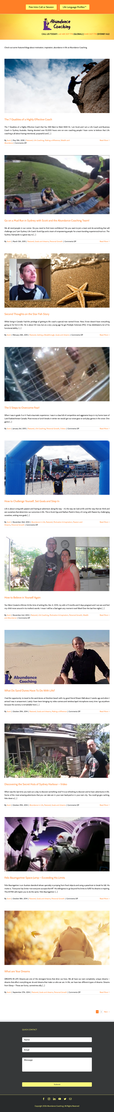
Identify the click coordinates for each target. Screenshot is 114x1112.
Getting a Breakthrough (46, 335)
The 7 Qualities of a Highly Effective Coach (28, 119)
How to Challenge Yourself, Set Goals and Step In (31, 501)
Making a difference (52, 140)
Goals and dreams (42, 241)
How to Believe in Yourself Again (22, 597)
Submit (57, 1084)
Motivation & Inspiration (62, 522)
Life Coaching (39, 140)
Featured (29, 140)
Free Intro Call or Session (41, 7)
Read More (104, 140)
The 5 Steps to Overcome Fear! (21, 407)
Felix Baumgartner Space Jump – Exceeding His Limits (34, 877)
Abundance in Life (38, 522)
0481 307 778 (90, 34)
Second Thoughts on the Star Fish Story (26, 314)
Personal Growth (56, 241)
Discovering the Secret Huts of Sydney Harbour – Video (35, 784)
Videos (63, 428)
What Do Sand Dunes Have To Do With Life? (29, 690)
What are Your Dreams (17, 971)
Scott (9, 140)
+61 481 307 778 (66, 34)
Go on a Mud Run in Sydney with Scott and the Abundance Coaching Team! (46, 220)
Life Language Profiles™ (74, 7)
